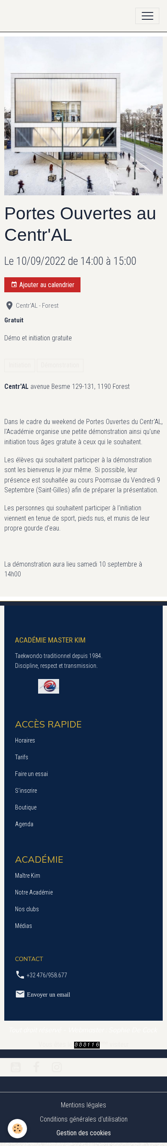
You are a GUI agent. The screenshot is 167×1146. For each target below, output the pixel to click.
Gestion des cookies (84, 1133)
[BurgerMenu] (147, 16)
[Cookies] (17, 1128)
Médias (23, 925)
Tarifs (21, 757)
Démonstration (60, 365)
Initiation (20, 365)
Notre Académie (34, 892)
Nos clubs (27, 909)
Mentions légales (83, 1105)
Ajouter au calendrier (46, 285)
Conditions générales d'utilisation (84, 1119)
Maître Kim (27, 875)
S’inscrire (26, 790)
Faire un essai (31, 773)
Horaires (25, 740)
